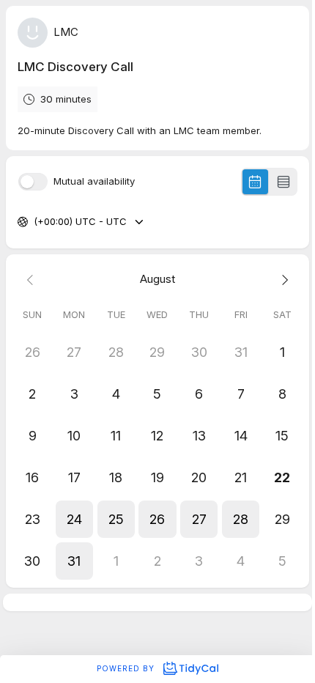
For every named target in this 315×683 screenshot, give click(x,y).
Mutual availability (94, 181)
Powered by (127, 668)
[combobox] (35, 222)
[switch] (33, 182)
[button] (74, 519)
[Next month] (282, 279)
